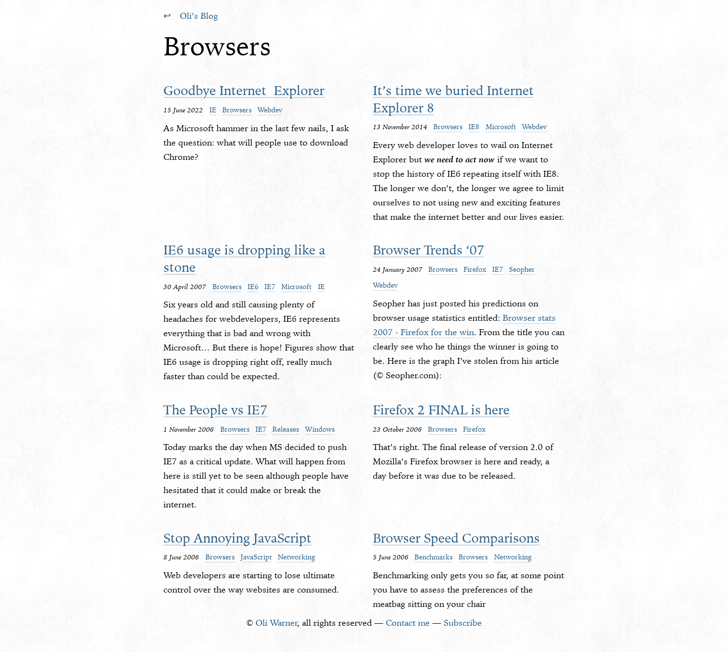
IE (212, 109)
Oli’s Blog (198, 15)
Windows (320, 429)
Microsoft (501, 126)
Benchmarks (434, 556)
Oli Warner (277, 622)
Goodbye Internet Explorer (243, 90)
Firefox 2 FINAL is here (441, 409)
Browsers (237, 109)
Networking (296, 556)
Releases (285, 429)
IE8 (473, 126)
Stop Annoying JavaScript (237, 538)
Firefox (475, 269)
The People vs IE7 (215, 409)
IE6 (253, 286)
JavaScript (256, 556)
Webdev (270, 109)
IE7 (269, 286)
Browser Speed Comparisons (456, 538)
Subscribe (463, 622)
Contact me (408, 622)
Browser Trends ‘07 (428, 250)
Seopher (522, 269)
